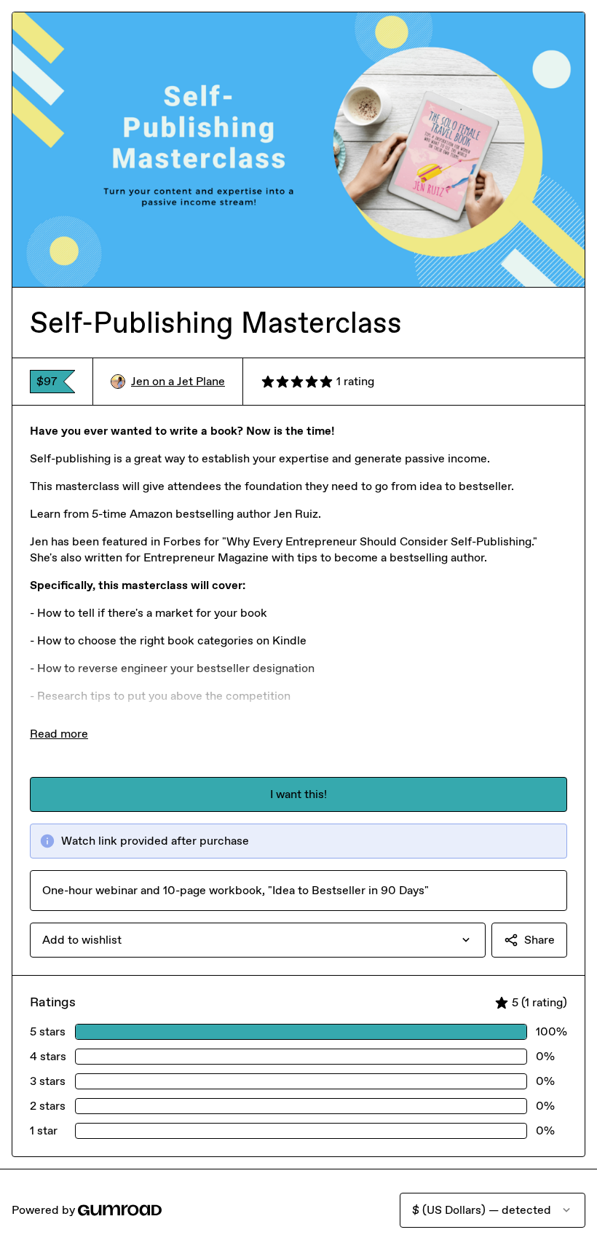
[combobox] (258, 940)
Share (539, 940)
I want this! (298, 794)
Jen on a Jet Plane (178, 381)
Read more (59, 734)
